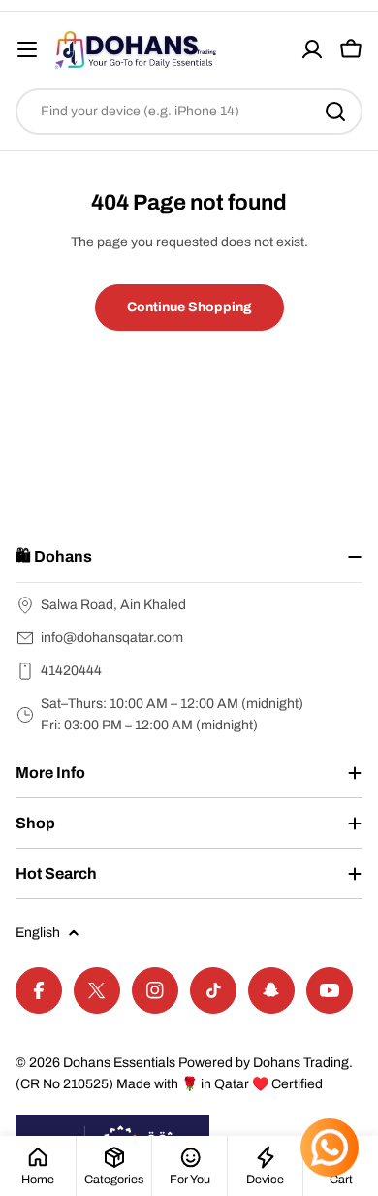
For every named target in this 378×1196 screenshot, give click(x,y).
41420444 (71, 670)
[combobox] (189, 111)
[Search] (335, 111)
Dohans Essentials (119, 1062)
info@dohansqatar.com (112, 637)
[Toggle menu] (27, 49)
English (38, 932)
